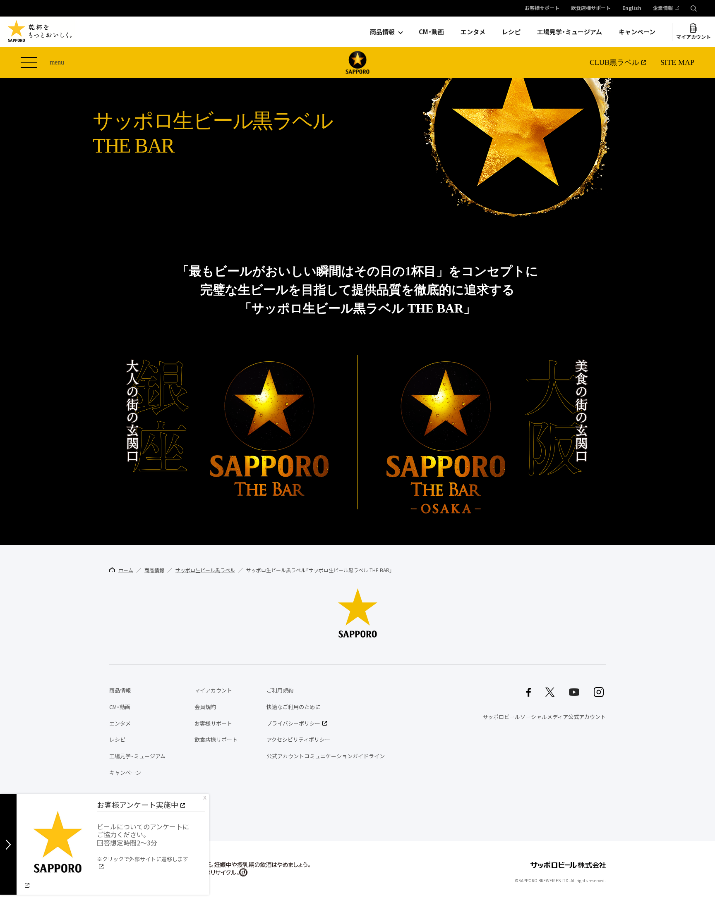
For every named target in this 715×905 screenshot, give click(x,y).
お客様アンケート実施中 (137, 804)
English (631, 8)
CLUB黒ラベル (614, 62)
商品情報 (382, 31)
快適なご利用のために (293, 707)
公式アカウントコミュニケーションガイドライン (325, 756)
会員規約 (205, 707)
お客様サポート (542, 8)
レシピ (511, 31)
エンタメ (473, 31)
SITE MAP (677, 62)
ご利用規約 (279, 690)
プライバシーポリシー (293, 723)
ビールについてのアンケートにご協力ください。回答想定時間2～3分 (143, 842)
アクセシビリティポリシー (298, 739)
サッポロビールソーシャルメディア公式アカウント (544, 717)
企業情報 (663, 8)
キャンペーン (637, 31)
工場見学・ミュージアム (569, 31)
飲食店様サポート (591, 8)
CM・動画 (431, 31)
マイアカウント (693, 37)
